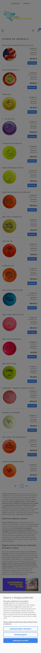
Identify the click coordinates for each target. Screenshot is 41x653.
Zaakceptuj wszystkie (20, 640)
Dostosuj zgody (20, 635)
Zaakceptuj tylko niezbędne (20, 629)
